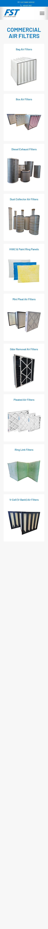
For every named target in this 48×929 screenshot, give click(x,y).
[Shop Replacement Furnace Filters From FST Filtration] (12, 12)
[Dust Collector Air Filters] (24, 221)
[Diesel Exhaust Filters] (24, 171)
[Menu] (40, 13)
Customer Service (27, 2)
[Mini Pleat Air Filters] (24, 321)
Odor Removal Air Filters (24, 349)
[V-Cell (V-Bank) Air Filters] (24, 521)
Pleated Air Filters (24, 399)
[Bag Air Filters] (24, 71)
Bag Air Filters (24, 49)
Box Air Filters (24, 99)
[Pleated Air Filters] (24, 421)
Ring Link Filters (24, 449)
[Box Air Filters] (24, 121)
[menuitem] (24, 2)
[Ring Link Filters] (24, 471)
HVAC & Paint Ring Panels (24, 249)
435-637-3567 (27, 6)
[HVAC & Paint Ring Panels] (24, 271)
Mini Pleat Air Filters (24, 299)
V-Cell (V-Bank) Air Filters (24, 499)
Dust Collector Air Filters (24, 199)
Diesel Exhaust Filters (24, 149)
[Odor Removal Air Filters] (24, 371)
